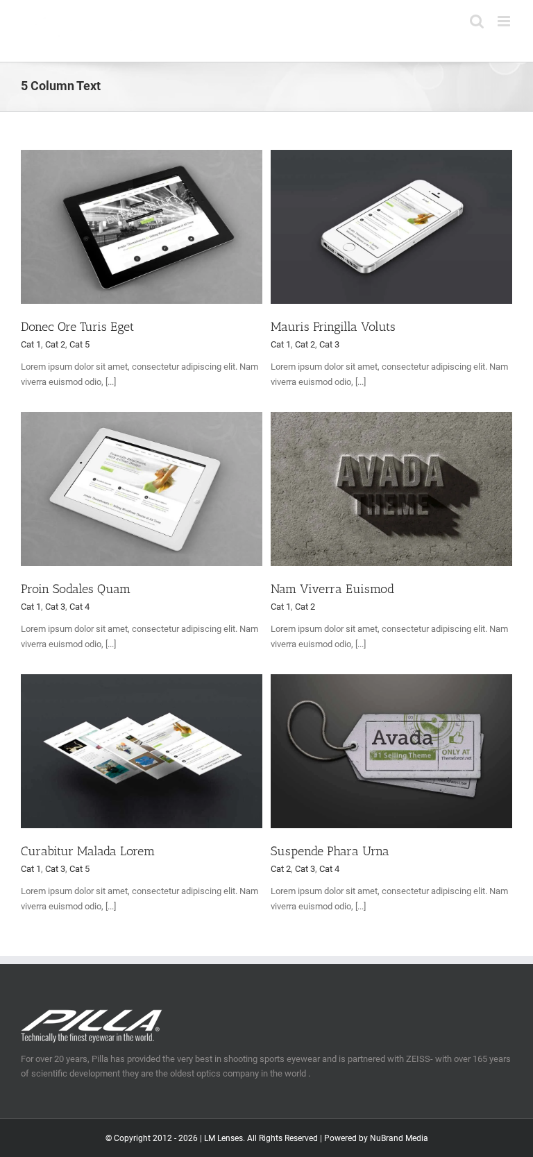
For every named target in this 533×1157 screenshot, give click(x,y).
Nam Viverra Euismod (332, 589)
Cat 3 (329, 344)
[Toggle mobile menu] (505, 21)
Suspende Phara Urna (330, 851)
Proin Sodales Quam (75, 589)
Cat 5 (79, 344)
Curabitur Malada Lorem (88, 851)
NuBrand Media (399, 1138)
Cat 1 (31, 344)
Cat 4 (79, 606)
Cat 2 (55, 344)
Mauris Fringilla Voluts (333, 326)
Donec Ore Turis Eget (77, 326)
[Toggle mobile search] (477, 21)
